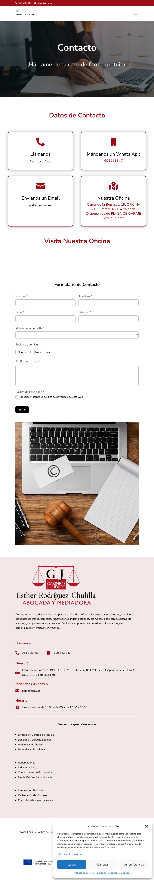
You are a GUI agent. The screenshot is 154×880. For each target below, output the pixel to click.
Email (19, 312)
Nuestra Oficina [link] (113, 198)
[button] (146, 826)
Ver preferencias (134, 864)
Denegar (102, 864)
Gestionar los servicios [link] (70, 854)
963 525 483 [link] (24, 3)
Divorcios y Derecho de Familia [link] (36, 735)
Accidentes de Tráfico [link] (30, 744)
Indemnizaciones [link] (27, 767)
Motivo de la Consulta (30, 328)
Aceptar (72, 864)
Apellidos (85, 296)
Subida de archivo (26, 344)
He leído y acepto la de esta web (51, 397)
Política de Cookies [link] (84, 872)
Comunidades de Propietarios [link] (35, 772)
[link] (25, 13)
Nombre (21, 296)
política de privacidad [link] (56, 397)
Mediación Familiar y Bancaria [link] (35, 777)
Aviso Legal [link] (125, 872)
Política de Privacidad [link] (106, 872)
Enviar (22, 409)
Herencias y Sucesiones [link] (31, 749)
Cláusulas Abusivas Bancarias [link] (35, 800)
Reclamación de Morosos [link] (32, 795)
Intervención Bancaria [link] (30, 790)
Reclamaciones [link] (26, 762)
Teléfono (84, 312)
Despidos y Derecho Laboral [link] (34, 739)
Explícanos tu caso (28, 361)
